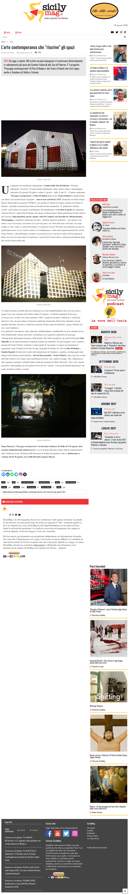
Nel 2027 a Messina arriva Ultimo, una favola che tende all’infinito (108, 415)
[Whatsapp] (12, 474)
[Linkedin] (8, 474)
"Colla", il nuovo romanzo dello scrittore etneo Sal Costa (101, 59)
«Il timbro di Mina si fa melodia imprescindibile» (99, 69)
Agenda (94, 327)
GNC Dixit (106, 204)
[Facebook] (125, 32)
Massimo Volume (108, 254)
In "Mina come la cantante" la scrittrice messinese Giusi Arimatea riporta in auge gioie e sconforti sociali (100, 80)
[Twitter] (117, 32)
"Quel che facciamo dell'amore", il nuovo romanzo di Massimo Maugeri (100, 133)
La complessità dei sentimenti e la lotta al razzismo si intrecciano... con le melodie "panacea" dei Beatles (101, 118)
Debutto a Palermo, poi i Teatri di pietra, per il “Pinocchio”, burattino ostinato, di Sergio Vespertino (108, 345)
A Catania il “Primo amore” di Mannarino (114, 371)
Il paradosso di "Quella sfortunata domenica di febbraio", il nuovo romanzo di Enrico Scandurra (101, 104)
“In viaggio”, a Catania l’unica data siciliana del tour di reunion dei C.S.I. (107, 391)
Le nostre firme (93, 839)
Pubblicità (91, 833)
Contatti (90, 831)
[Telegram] (16, 474)
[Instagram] (121, 32)
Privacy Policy (92, 836)
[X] (25, 474)
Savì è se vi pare (108, 272)
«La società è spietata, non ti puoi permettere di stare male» (101, 92)
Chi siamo (91, 828)
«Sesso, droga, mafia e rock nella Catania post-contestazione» (100, 49)
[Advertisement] (43, 99)
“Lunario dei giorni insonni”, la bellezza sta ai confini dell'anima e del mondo (100, 144)
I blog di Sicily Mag (98, 199)
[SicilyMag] (45, 21)
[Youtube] (112, 32)
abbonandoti (39, 544)
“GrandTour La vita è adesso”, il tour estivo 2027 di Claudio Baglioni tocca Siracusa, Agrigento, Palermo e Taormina (108, 440)
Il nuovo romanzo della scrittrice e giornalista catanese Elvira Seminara (101, 156)
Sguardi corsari (108, 222)
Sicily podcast (107, 236)
